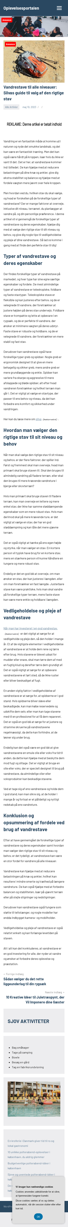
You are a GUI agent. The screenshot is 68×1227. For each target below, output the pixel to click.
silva (38, 419)
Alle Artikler (11, 107)
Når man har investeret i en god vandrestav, (30, 628)
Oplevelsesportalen (21, 8)
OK (38, 1216)
